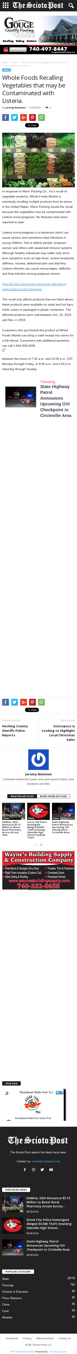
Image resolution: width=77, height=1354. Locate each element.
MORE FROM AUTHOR (53, 796)
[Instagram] (34, 1170)
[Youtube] (52, 1170)
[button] (70, 6)
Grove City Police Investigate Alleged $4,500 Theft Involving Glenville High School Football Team (37, 829)
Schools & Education (15, 1291)
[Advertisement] (38, 472)
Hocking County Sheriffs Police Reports (15, 730)
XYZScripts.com (58, 1351)
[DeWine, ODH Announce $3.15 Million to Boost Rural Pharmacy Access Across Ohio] (13, 811)
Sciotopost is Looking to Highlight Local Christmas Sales (58, 733)
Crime (5, 1304)
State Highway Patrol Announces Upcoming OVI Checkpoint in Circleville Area (62, 827)
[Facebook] (25, 1170)
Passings (8, 1285)
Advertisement (45, 1338)
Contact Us (65, 1338)
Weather (7, 1317)
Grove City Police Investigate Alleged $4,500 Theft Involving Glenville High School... (49, 1224)
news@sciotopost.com (46, 1161)
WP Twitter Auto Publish (22, 1351)
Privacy (27, 1338)
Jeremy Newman (16, 107)
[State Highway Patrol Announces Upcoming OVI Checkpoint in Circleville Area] (63, 811)
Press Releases (12, 1298)
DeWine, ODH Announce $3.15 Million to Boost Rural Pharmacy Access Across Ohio (11, 828)
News (14, 62)
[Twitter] (43, 1170)
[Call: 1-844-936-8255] (38, 350)
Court (5, 1311)
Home (5, 62)
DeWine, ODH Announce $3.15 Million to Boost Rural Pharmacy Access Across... (48, 1202)
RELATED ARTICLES (22, 796)
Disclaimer (12, 1338)
